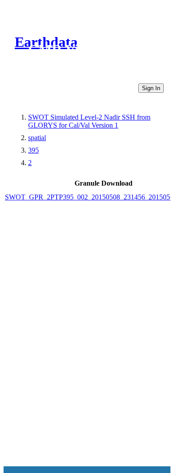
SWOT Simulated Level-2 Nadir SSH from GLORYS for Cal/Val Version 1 (89, 121)
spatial (37, 137)
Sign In (151, 88)
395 (33, 150)
